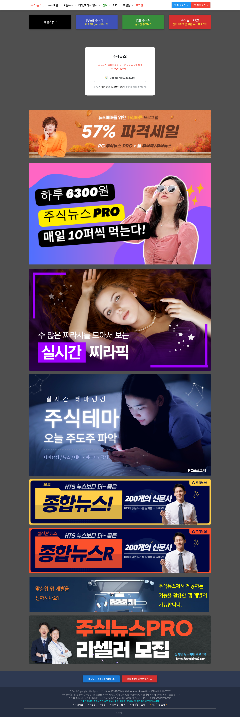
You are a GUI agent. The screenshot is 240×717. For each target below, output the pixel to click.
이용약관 (104, 86)
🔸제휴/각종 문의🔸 (158, 704)
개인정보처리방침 (116, 86)
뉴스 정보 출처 (118, 704)
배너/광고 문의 (138, 704)
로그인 (119, 713)
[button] (54, 5)
